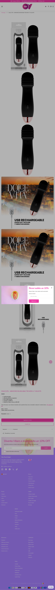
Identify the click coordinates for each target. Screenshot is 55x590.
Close (52, 288)
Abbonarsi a (33, 301)
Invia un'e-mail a (32, 293)
